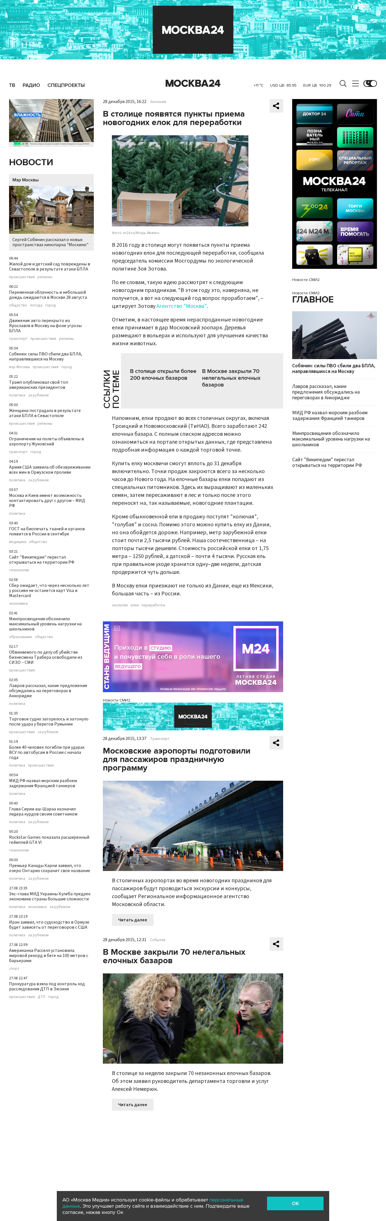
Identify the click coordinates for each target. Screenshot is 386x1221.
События (157, 940)
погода (36, 305)
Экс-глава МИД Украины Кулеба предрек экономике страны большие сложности (49, 896)
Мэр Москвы (25, 180)
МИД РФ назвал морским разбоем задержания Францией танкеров (43, 783)
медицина (17, 542)
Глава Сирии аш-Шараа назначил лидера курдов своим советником (43, 811)
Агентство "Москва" (182, 306)
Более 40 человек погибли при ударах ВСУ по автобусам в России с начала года (46, 752)
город (50, 305)
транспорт (18, 339)
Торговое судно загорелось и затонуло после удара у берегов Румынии (48, 721)
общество (18, 305)
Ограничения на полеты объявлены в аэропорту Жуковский (46, 441)
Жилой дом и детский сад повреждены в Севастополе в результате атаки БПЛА (49, 266)
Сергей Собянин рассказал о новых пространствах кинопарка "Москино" (50, 242)
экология (120, 605)
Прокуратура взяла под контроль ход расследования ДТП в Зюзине (47, 986)
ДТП (41, 997)
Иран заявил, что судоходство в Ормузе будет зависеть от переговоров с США (49, 924)
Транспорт (159, 739)
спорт (14, 969)
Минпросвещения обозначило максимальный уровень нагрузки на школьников (45, 624)
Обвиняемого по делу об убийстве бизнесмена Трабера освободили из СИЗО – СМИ (45, 657)
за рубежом (38, 395)
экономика (18, 604)
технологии (19, 570)
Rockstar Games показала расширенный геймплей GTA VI (49, 840)
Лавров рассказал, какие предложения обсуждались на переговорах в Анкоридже (48, 691)
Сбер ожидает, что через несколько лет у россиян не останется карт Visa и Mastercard (49, 590)
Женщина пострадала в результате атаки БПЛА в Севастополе (45, 413)
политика (17, 395)
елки (135, 605)
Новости (31, 162)
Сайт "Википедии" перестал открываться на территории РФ (41, 559)
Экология (158, 102)
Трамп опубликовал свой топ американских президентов (38, 384)
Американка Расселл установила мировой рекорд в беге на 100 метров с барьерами (48, 955)
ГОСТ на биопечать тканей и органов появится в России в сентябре (47, 531)
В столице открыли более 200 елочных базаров (163, 374)
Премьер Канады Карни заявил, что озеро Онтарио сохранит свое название (49, 868)
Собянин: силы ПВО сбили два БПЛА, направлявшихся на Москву (45, 356)
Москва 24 (193, 83)
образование (20, 637)
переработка (153, 605)
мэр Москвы (19, 367)
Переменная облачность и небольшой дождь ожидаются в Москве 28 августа (48, 295)
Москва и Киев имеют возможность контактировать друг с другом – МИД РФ (47, 500)
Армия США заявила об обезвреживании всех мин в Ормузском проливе (49, 469)
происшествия (22, 277)
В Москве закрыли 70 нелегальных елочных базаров (231, 378)
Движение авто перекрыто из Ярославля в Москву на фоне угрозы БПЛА (45, 325)
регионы (45, 277)
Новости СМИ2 (116, 700)
